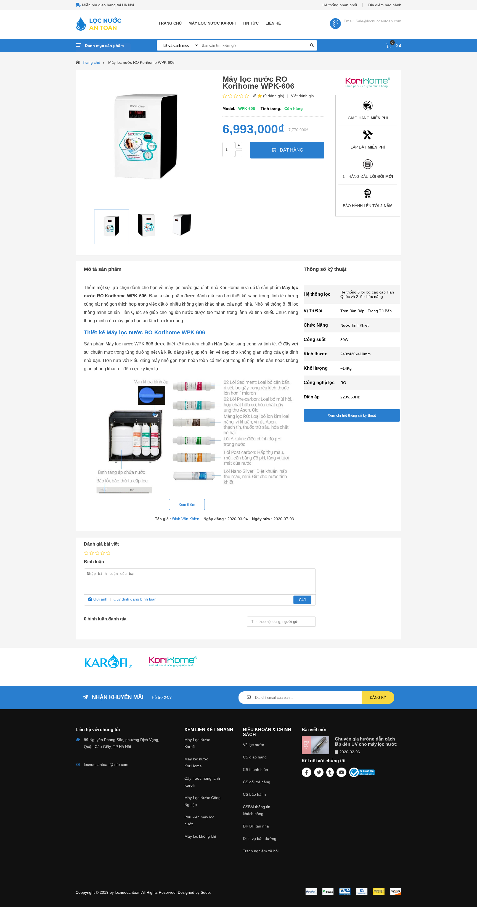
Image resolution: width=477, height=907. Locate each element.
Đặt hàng (291, 150)
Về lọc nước (253, 744)
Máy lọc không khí (200, 836)
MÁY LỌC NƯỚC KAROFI (212, 23)
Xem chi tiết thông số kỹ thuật (352, 415)
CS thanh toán (255, 769)
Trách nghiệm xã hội (261, 851)
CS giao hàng (255, 757)
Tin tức (251, 23)
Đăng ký (378, 698)
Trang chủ (170, 23)
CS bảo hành (254, 794)
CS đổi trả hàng (256, 782)
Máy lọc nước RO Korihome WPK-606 (141, 62)
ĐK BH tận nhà (256, 826)
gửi (302, 600)
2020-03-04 (237, 519)
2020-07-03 (284, 519)
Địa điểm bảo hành (384, 5)
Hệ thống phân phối (339, 5)
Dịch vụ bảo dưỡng (259, 838)
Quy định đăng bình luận (135, 599)
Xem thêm (187, 505)
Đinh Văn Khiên (185, 519)
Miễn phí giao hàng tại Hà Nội (108, 5)
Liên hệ (273, 23)
